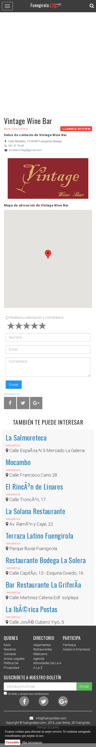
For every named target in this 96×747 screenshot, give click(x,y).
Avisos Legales (14, 658)
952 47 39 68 (16, 145)
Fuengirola (40, 5)
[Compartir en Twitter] (23, 403)
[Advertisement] (48, 62)
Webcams (40, 654)
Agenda (38, 658)
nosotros (10, 649)
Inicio (7, 645)
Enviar (13, 385)
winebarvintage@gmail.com (25, 150)
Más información (32, 742)
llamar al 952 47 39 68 (77, 128)
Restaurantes (42, 649)
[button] (48, 254)
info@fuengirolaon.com (51, 718)
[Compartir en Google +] (36, 403)
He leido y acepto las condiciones (28, 694)
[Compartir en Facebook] (10, 403)
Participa (69, 645)
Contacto (10, 654)
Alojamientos (42, 645)
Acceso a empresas (76, 649)
